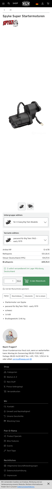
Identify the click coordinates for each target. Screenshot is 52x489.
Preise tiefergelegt (13, 387)
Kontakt (9, 407)
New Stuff (9, 382)
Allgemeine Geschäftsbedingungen (21, 466)
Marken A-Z (10, 377)
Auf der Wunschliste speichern (17, 289)
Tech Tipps (10, 451)
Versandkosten (12, 391)
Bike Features (11, 441)
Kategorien (10, 372)
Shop (15, 3)
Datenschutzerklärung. (26, 487)
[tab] (6, 296)
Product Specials (13, 436)
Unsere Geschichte (13, 416)
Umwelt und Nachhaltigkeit (17, 411)
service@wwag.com (21, 359)
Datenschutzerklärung (15, 471)
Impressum (10, 475)
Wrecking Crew (12, 421)
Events (8, 446)
